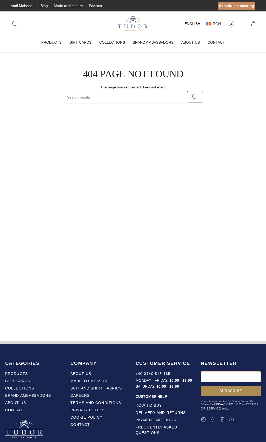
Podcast (95, 6)
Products (16, 374)
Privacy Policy (227, 404)
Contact (15, 410)
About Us (15, 403)
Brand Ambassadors (28, 395)
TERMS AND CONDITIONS (95, 403)
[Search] (195, 96)
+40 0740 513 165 (153, 374)
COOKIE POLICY (86, 417)
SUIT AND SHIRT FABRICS (96, 388)
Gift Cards (17, 381)
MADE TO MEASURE (90, 381)
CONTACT (80, 424)
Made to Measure (68, 6)
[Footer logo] (24, 430)
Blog (44, 6)
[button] (51, 42)
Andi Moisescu (23, 6)
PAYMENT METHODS (156, 420)
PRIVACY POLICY (87, 410)
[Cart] (254, 23)
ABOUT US (80, 374)
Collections (19, 388)
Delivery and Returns (161, 413)
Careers (80, 395)
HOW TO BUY (149, 405)
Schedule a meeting (236, 6)
